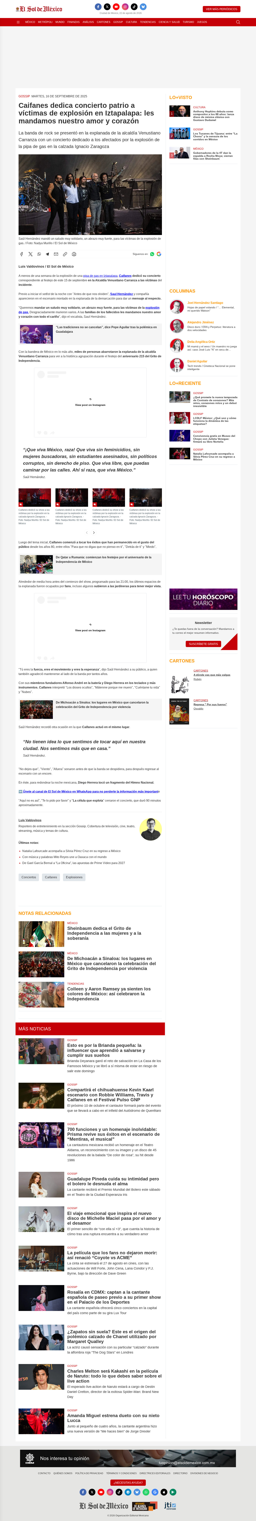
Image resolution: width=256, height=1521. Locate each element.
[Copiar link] (65, 254)
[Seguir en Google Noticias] (159, 254)
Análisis (88, 22)
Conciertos (29, 877)
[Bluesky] (143, 6)
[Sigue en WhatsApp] (152, 254)
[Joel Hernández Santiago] (176, 306)
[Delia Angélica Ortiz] (176, 345)
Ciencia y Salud (169, 22)
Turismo (188, 22)
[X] (107, 6)
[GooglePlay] (173, 1492)
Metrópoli (45, 22)
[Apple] (164, 1492)
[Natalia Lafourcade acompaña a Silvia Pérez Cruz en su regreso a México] (179, 454)
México (30, 22)
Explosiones (74, 877)
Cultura (131, 22)
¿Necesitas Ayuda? (128, 1482)
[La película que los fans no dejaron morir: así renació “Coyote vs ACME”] (41, 1263)
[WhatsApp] (39, 254)
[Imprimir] (74, 254)
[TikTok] (134, 6)
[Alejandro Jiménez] (176, 325)
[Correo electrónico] (56, 254)
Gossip (118, 22)
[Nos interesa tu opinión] (128, 1458)
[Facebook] (98, 6)
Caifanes (51, 877)
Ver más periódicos (221, 9)
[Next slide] (94, 533)
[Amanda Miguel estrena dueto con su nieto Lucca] (41, 1423)
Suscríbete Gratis (203, 644)
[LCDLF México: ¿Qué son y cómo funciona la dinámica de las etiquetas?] (179, 418)
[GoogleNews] (155, 1492)
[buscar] (238, 22)
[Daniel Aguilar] (176, 364)
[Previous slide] (87, 533)
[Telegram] (47, 254)
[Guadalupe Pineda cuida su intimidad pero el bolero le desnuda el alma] (41, 1187)
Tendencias (148, 22)
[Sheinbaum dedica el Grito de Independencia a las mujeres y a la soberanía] (41, 934)
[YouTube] (116, 6)
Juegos (202, 22)
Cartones (103, 22)
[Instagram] (125, 6)
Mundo (59, 22)
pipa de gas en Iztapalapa (100, 275)
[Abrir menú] (18, 22)
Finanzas (73, 22)
